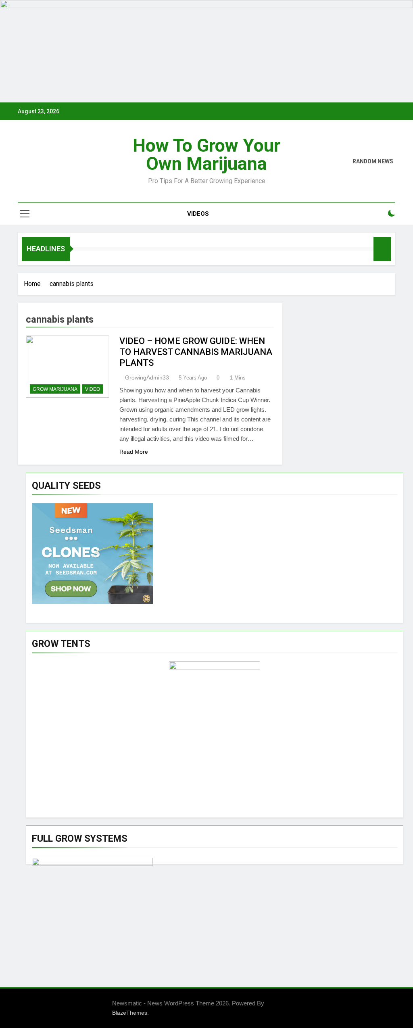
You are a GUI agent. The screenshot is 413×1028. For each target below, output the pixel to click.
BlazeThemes (129, 1012)
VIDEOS (198, 213)
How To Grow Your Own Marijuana (206, 154)
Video (92, 389)
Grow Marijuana (55, 389)
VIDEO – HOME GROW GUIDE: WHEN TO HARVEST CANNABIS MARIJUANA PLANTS (195, 352)
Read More (133, 451)
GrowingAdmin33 (147, 377)
